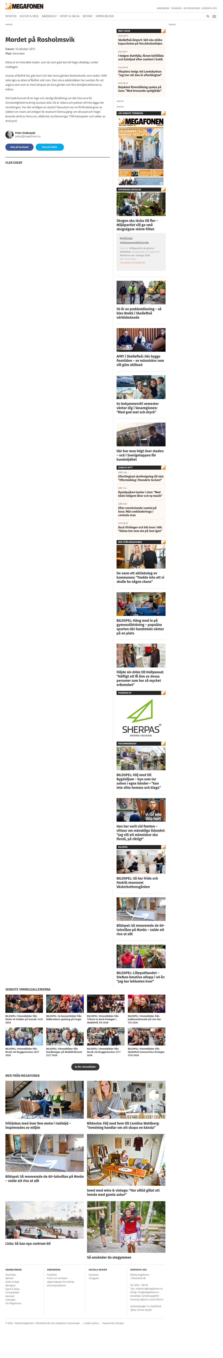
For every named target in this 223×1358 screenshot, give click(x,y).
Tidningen (176, 8)
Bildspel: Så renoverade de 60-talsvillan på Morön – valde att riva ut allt (141, 929)
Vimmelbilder (105, 16)
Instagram (94, 1278)
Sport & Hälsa (69, 16)
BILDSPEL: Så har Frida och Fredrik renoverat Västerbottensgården (137, 882)
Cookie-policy (91, 1323)
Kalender (10, 1296)
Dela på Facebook (19, 147)
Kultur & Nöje (29, 16)
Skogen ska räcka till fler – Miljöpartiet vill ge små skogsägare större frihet (137, 225)
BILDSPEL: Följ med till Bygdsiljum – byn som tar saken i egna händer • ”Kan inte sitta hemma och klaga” (139, 781)
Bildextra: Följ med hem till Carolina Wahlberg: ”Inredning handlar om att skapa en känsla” (123, 1125)
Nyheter (10, 16)
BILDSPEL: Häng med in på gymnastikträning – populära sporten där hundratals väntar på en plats (140, 626)
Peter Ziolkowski (25, 133)
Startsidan (10, 1274)
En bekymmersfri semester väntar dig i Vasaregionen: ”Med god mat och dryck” (138, 408)
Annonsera (163, 8)
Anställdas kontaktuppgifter (144, 1296)
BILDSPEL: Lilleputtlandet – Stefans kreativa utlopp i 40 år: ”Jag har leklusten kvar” (141, 977)
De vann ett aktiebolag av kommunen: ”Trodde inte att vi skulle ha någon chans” (140, 577)
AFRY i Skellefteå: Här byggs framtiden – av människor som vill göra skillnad (140, 360)
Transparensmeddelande (132, 262)
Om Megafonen (191, 8)
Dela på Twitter (50, 147)
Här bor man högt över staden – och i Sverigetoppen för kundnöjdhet (140, 455)
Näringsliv (49, 16)
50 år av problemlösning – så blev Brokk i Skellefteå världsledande (139, 313)
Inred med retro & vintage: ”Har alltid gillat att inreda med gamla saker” (123, 1192)
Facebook (93, 1274)
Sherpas (119, 1323)
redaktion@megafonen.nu (149, 1288)
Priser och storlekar (57, 1278)
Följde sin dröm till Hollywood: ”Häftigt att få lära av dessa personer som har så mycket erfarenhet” (140, 678)
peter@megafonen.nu (28, 136)
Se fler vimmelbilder (85, 1067)
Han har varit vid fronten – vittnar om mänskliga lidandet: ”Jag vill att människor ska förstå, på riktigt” (141, 832)
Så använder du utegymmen (109, 1257)
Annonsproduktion (56, 1285)
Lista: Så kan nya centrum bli (28, 1244)
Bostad (87, 16)
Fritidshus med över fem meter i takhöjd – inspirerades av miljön (38, 1125)
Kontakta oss (209, 8)
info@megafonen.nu (148, 1292)
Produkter (52, 1274)
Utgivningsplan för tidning (60, 1282)
